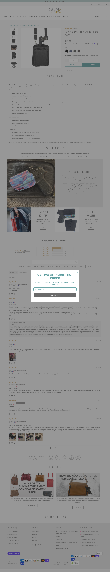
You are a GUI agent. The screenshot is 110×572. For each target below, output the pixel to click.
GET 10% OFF (55, 295)
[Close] (77, 272)
